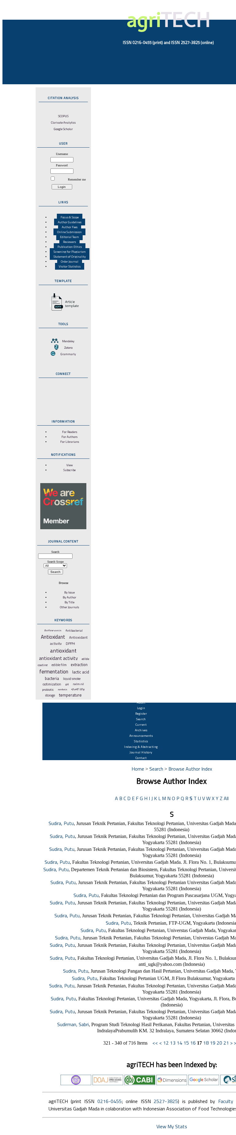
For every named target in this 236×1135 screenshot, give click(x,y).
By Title (69, 602)
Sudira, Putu (61, 823)
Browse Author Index (190, 768)
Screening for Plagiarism (69, 251)
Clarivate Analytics (63, 122)
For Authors (69, 436)
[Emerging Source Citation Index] (76, 1083)
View (69, 464)
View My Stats (171, 1126)
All (226, 798)
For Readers (69, 431)
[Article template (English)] (63, 310)
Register (141, 713)
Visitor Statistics (70, 266)
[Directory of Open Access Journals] (107, 1083)
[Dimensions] (171, 1083)
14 (179, 1042)
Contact (141, 757)
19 (212, 1042)
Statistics (141, 741)
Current (141, 724)
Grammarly (68, 353)
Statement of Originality (69, 256)
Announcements (141, 735)
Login (141, 707)
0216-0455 (109, 1101)
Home (138, 768)
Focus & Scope (70, 217)
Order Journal (69, 261)
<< (155, 1042)
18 (206, 1042)
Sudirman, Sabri (73, 1024)
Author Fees (69, 226)
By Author (69, 597)
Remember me (77, 179)
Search (141, 718)
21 (226, 1042)
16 (193, 1042)
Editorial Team (69, 236)
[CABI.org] (139, 1083)
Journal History (141, 752)
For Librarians (69, 441)
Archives (141, 730)
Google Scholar (63, 128)
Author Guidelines (69, 222)
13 (172, 1042)
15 (186, 1042)
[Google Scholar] (203, 1083)
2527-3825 (166, 1101)
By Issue (69, 592)
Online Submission (69, 231)
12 (166, 1042)
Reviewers (69, 241)
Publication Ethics (69, 246)
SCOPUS (63, 115)
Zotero (68, 347)
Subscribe (69, 469)
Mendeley (68, 341)
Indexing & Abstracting (141, 746)
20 (219, 1042)
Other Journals (69, 607)
